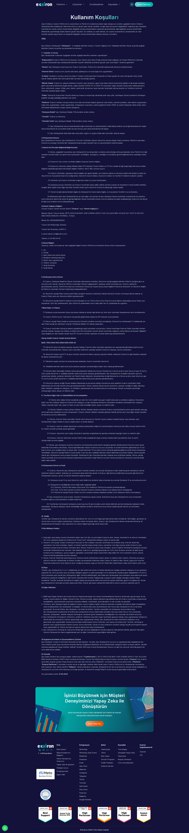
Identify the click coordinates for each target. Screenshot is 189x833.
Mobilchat (83, 756)
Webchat (82, 769)
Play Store (83, 789)
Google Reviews (85, 800)
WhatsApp (83, 749)
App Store (83, 766)
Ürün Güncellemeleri (125, 763)
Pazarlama (122, 756)
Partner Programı (107, 759)
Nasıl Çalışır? (61, 749)
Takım (103, 753)
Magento (82, 796)
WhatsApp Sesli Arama (88, 753)
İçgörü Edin (61, 775)
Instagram (83, 773)
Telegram (82, 776)
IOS (141, 755)
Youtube (82, 783)
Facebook (83, 759)
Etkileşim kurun (62, 768)
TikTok (81, 779)
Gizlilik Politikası (107, 763)
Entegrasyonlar (62, 771)
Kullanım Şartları (107, 766)
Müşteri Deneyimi (124, 759)
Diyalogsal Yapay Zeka (126, 753)
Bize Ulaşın (105, 756)
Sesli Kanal (83, 786)
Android (143, 752)
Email (81, 763)
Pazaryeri (83, 793)
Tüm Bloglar (122, 749)
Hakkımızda (105, 749)
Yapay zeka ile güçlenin (65, 765)
